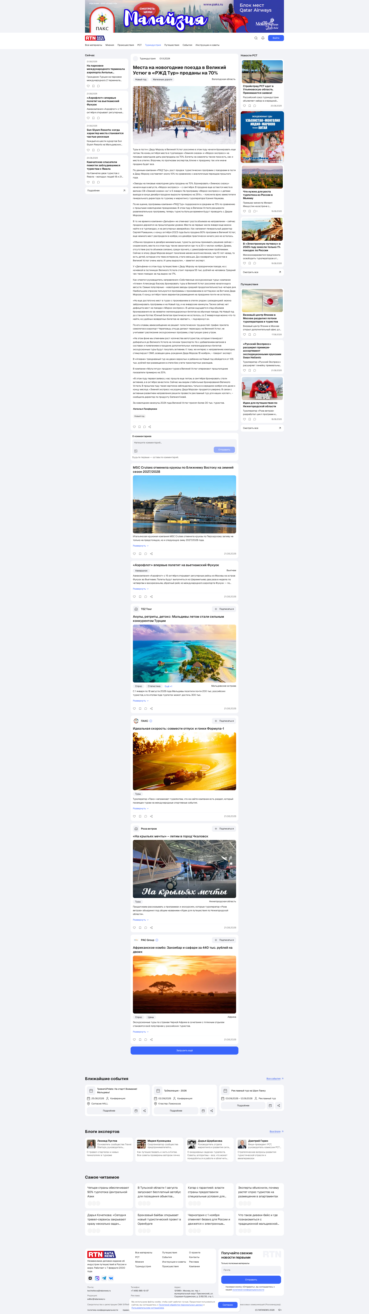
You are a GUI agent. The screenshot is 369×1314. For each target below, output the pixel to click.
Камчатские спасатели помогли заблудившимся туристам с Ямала (103, 165)
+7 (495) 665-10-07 (139, 1290)
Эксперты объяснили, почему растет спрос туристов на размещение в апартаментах (258, 1192)
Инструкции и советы (207, 45)
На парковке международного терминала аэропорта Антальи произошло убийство (106, 70)
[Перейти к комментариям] (98, 86)
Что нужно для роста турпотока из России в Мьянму (258, 195)
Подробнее (109, 1110)
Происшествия (125, 45)
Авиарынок (141, 570)
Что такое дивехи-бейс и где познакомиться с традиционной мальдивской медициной (258, 1221)
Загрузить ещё (184, 1050)
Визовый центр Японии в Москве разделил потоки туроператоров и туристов (260, 318)
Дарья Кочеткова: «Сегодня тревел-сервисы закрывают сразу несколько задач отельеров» (106, 1221)
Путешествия (171, 45)
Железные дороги (162, 79)
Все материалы (93, 45)
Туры (138, 793)
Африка (232, 1016)
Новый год (140, 79)
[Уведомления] (263, 38)
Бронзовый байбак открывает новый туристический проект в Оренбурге (159, 1219)
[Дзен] (90, 1278)
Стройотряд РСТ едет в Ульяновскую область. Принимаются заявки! (258, 89)
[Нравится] (88, 86)
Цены (151, 1017)
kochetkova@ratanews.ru (99, 1290)
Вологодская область (224, 79)
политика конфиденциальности (102, 1310)
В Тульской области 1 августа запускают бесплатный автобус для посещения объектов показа (159, 1194)
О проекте (194, 1252)
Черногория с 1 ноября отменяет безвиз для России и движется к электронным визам (209, 1221)
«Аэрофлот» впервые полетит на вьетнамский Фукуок (103, 101)
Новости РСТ (249, 55)
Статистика (154, 686)
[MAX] (97, 1278)
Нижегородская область (222, 901)
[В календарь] (136, 1110)
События (187, 45)
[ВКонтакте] (111, 1278)
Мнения (110, 45)
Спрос (138, 686)
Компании (194, 1266)
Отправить (251, 1279)
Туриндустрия (153, 45)
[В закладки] (93, 86)
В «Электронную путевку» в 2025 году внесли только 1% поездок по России (262, 247)
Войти (276, 37)
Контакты (194, 1257)
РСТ (139, 45)
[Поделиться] (149, 426)
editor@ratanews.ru (96, 1299)
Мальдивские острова (223, 685)
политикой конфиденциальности (248, 1289)
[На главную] (95, 38)
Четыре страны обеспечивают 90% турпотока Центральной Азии (108, 1192)
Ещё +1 (168, 686)
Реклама (194, 1261)
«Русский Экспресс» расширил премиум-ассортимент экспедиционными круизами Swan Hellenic (262, 350)
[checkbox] (222, 1286)
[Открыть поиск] (256, 38)
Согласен (228, 1304)
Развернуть (139, 545)
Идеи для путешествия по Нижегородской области (260, 404)
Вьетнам (231, 570)
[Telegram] (104, 1278)
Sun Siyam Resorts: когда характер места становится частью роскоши (105, 133)
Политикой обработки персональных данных (181, 1304)
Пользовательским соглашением (147, 1308)
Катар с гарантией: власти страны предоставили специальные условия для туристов (206, 1194)
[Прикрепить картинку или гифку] (136, 451)
